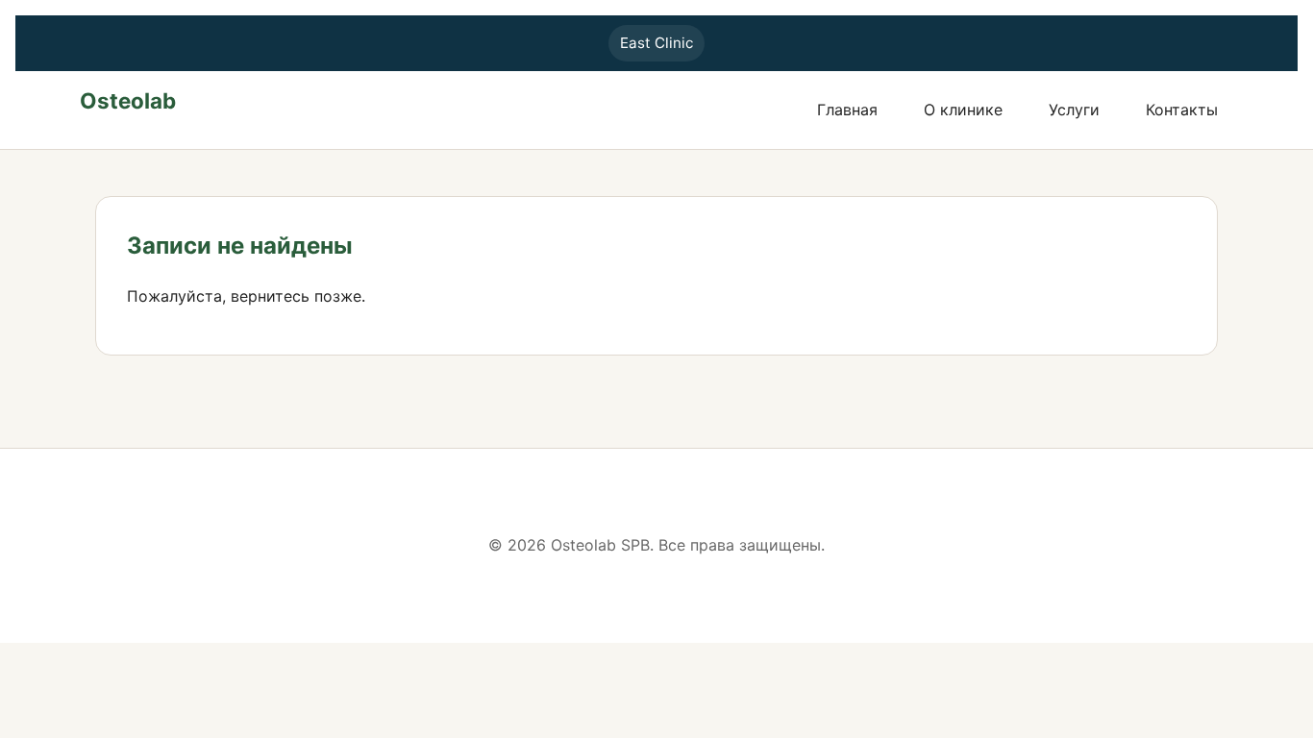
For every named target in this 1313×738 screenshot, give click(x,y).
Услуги (1074, 109)
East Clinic (656, 43)
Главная (847, 109)
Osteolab (128, 100)
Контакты (1182, 109)
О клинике (963, 109)
